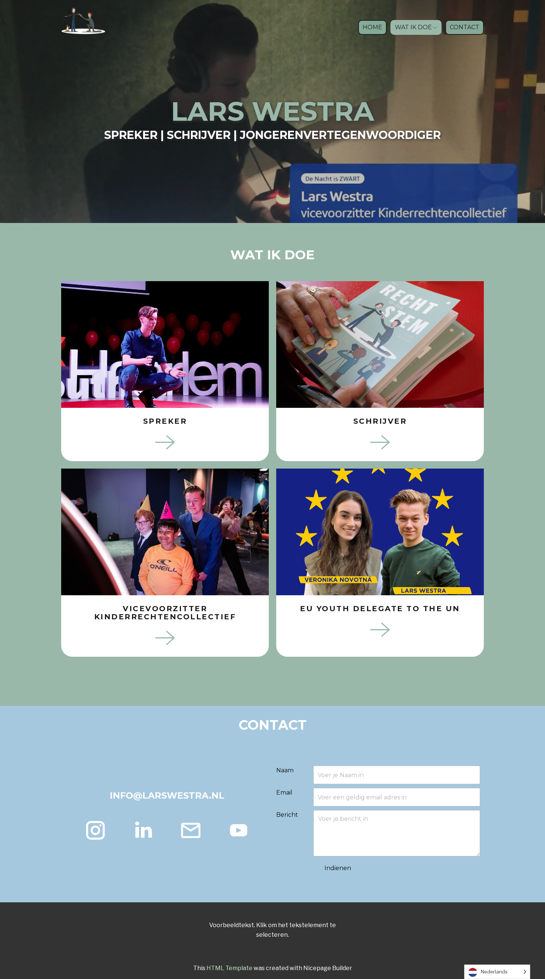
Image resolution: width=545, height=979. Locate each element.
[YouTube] (239, 830)
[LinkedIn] (143, 830)
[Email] (191, 830)
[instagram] (95, 830)
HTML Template (229, 968)
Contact (464, 27)
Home (372, 27)
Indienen (337, 868)
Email (284, 792)
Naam (285, 770)
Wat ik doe (413, 27)
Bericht (287, 814)
